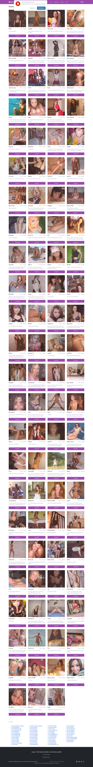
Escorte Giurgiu (33, 733)
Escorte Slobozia (71, 730)
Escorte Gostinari (34, 735)
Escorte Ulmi (70, 735)
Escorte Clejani (15, 737)
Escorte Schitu (70, 727)
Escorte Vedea (70, 741)
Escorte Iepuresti (34, 744)
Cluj (51, 2)
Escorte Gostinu (33, 737)
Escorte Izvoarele (52, 727)
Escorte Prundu (51, 740)
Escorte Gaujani (33, 730)
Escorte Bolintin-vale (16, 730)
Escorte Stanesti (70, 731)
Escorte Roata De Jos (53, 744)
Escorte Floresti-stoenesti (36, 725)
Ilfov (67, 2)
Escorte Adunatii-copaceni (18, 725)
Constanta (56, 2)
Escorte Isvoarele (52, 725)
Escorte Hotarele (34, 743)
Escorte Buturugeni (16, 734)
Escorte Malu (51, 731)
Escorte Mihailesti (52, 735)
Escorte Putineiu (52, 741)
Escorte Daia (14, 744)
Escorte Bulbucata (16, 733)
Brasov (62, 2)
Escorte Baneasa (15, 727)
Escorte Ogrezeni (52, 737)
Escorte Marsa (51, 733)
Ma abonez (41, 8)
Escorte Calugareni (16, 735)
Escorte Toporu (70, 734)
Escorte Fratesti (33, 727)
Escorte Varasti (70, 740)
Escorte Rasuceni (52, 743)
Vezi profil (17, 35)
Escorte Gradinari (34, 738)
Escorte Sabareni (71, 725)
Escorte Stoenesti (71, 733)
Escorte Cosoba (15, 741)
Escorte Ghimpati (34, 731)
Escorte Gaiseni (33, 728)
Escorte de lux (61, 761)
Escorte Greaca (33, 740)
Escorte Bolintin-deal (16, 728)
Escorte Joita (51, 728)
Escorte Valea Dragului (72, 737)
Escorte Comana (15, 740)
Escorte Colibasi (15, 738)
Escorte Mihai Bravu (52, 734)
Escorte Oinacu (51, 738)
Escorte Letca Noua (52, 730)
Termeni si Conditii (53, 761)
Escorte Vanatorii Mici (72, 738)
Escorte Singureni (71, 728)
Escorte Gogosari (34, 734)
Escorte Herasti (33, 741)
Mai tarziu (32, 8)
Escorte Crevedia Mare (17, 743)
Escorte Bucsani (15, 731)
